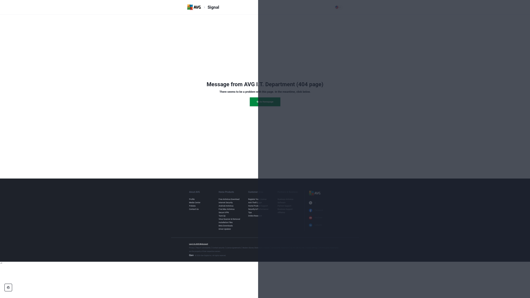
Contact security (218, 248)
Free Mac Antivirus (226, 209)
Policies (192, 206)
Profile (192, 199)
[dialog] (8, 287)
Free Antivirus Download (229, 199)
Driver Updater (225, 229)
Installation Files (226, 222)
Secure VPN (224, 212)
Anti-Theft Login (255, 202)
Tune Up (222, 216)
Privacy (192, 248)
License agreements (233, 248)
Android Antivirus (226, 206)
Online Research (255, 216)
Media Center (194, 202)
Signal (213, 7)
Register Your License (257, 199)
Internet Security (226, 202)
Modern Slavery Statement (252, 248)
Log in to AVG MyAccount (198, 244)
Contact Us (194, 209)
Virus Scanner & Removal (229, 219)
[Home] (194, 9)
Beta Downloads (226, 226)
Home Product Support (258, 206)
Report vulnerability (203, 248)
